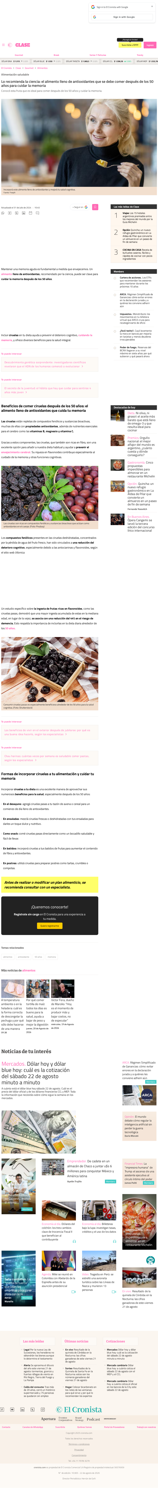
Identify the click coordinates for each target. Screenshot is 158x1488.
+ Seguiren (81, 207)
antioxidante (23, 956)
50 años (38, 956)
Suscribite (60, 1427)
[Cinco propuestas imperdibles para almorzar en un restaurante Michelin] (118, 465)
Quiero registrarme (49, 926)
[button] (150, 1260)
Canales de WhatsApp (33, 1427)
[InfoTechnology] (110, 1419)
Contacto (6, 1427)
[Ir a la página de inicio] (10, 45)
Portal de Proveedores (114, 1427)
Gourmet (19, 55)
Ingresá (150, 45)
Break (56, 55)
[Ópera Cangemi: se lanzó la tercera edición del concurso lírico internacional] (118, 519)
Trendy (140, 55)
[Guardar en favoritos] (95, 207)
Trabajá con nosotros (146, 1427)
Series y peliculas (98, 55)
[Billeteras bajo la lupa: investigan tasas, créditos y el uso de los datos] (99, 1210)
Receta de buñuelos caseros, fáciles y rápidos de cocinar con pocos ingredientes (137, 254)
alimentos (42, 68)
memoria (52, 956)
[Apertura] (48, 1419)
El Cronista (6, 68)
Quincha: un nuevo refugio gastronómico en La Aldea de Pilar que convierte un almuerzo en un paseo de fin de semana (137, 236)
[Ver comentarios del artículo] (37, 213)
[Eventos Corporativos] (65, 1419)
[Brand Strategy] (79, 1419)
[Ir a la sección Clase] (22, 45)
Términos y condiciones (79, 1444)
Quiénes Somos (84, 1427)
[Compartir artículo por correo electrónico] (30, 213)
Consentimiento (79, 1455)
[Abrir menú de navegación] (3, 45)
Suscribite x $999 (130, 45)
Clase (18, 68)
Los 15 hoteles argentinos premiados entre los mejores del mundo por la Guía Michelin (138, 218)
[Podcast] (93, 1420)
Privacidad (79, 1449)
